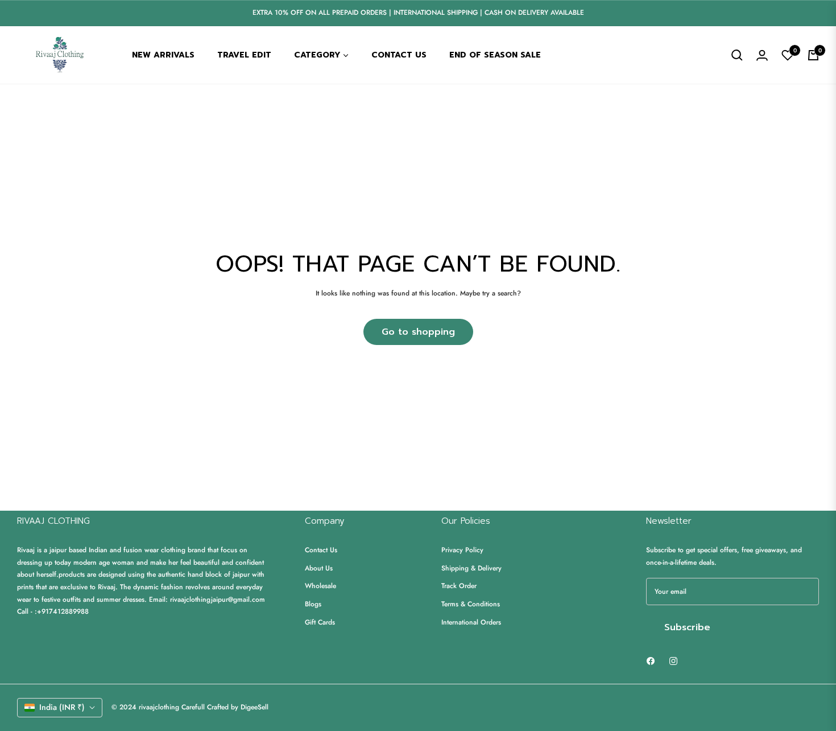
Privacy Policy (462, 550)
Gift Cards (320, 622)
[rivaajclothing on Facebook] (650, 660)
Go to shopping (418, 332)
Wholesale (320, 586)
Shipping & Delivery (471, 568)
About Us (319, 568)
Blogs (313, 604)
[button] (737, 55)
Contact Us (321, 550)
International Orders (471, 622)
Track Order (459, 586)
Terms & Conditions (470, 604)
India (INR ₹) (62, 707)
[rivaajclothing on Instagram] (673, 660)
